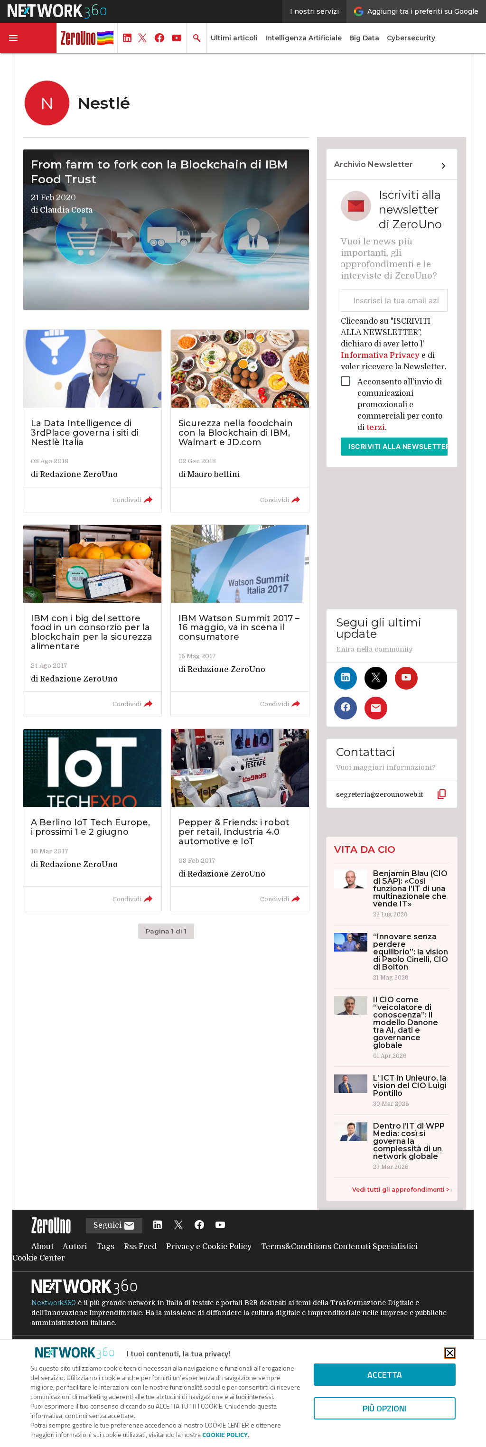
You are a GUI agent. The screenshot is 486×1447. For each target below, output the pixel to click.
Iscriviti (398, 446)
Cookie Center (38, 1258)
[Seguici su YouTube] (406, 678)
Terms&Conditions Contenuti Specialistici (339, 1246)
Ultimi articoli (234, 38)
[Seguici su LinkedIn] (345, 678)
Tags (105, 1246)
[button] (28, 38)
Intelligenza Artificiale (303, 38)
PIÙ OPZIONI (385, 1408)
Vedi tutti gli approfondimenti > (400, 1189)
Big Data (364, 38)
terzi (375, 427)
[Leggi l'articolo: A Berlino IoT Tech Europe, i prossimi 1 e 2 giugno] (92, 820)
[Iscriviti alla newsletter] (375, 708)
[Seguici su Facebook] (345, 708)
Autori (75, 1246)
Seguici (108, 1225)
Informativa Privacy (381, 355)
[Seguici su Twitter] (375, 678)
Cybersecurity (411, 38)
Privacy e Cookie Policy (209, 1246)
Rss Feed (140, 1246)
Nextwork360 (53, 1302)
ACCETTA (384, 1374)
